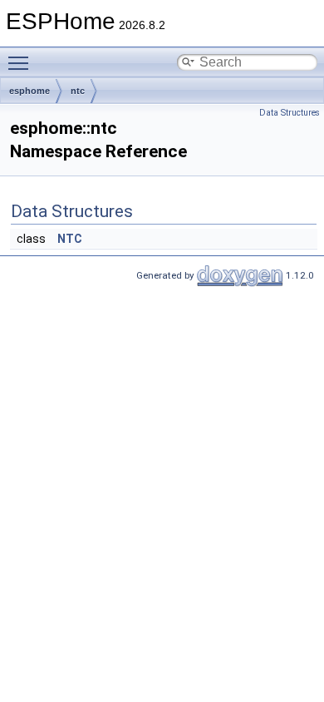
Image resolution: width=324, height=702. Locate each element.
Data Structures (289, 112)
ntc (78, 91)
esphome (29, 91)
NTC (69, 238)
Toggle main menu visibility (22, 62)
